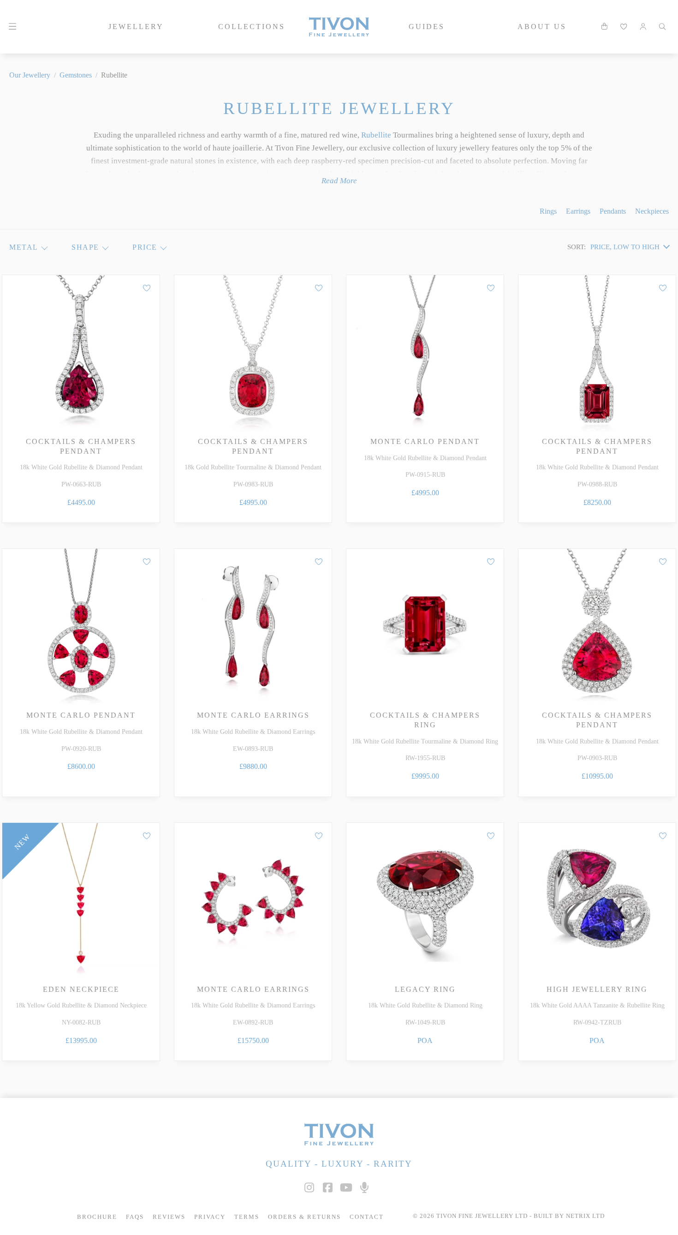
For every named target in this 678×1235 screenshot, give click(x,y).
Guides (427, 26)
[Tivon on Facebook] (327, 1187)
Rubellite (376, 135)
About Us (541, 26)
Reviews (169, 1217)
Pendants (613, 211)
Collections (251, 26)
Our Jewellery (29, 75)
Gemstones (75, 75)
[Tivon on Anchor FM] (364, 1187)
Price (144, 247)
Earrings (578, 211)
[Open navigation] (12, 26)
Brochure (97, 1217)
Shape (85, 247)
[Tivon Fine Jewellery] (339, 1134)
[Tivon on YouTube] (346, 1187)
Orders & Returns (304, 1217)
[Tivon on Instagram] (309, 1187)
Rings (548, 211)
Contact (367, 1217)
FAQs (135, 1217)
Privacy (210, 1217)
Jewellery (136, 26)
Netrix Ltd (585, 1216)
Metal (23, 247)
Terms (246, 1217)
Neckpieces (652, 211)
